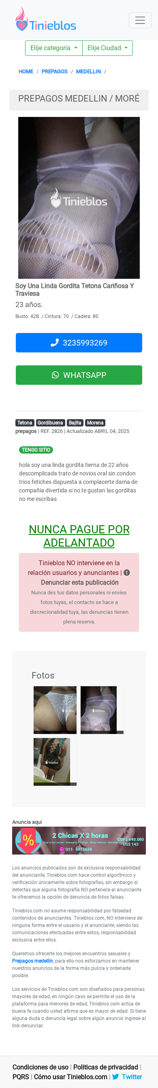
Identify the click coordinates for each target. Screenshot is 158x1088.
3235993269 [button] (83, 343)
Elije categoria (51, 48)
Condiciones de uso (40, 1067)
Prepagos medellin (32, 961)
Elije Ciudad (105, 48)
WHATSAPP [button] (83, 375)
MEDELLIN (88, 71)
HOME (26, 71)
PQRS (21, 1077)
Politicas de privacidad (105, 1067)
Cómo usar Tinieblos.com (70, 1077)
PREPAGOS (55, 71)
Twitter (130, 1077)
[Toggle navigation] (140, 20)
